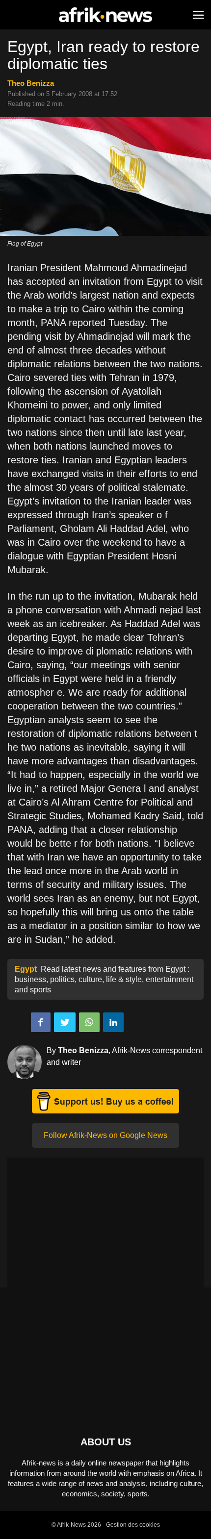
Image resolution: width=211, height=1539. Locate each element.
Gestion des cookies (133, 1524)
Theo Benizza (30, 83)
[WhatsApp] (89, 1022)
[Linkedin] (113, 1022)
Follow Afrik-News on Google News (105, 1135)
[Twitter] (65, 1022)
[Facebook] (41, 1022)
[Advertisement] (105, 1226)
